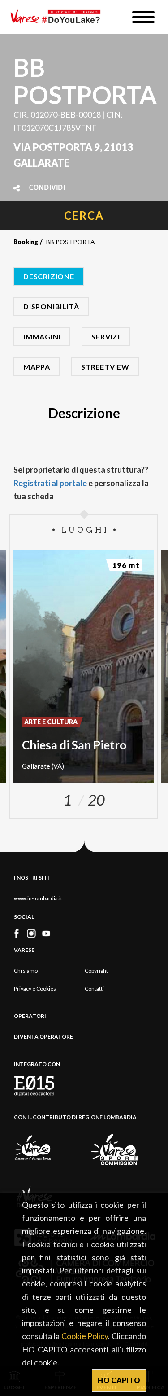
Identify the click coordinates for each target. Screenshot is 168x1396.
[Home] (58, 16)
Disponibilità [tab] (51, 306)
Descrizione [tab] (48, 276)
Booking (26, 242)
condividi (47, 188)
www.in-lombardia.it (38, 898)
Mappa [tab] (36, 366)
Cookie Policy (84, 1336)
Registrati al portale (50, 483)
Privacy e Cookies (35, 988)
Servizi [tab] (105, 336)
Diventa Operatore (43, 1036)
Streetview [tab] (105, 366)
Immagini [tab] (41, 336)
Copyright (96, 970)
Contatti (94, 988)
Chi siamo (26, 970)
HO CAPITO (119, 1380)
